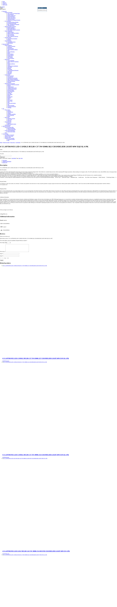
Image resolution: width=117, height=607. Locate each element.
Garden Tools (7, 74)
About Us (4, 2)
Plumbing (9, 97)
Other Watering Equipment (12, 79)
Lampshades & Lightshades (12, 66)
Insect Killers (9, 94)
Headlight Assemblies (11, 114)
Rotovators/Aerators (11, 81)
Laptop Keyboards (11, 18)
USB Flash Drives (10, 25)
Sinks (8, 102)
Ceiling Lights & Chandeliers (13, 61)
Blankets (9, 85)
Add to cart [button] (7, 553)
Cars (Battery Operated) (9, 134)
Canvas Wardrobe (10, 60)
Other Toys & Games (9, 136)
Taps (8, 104)
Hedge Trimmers (10, 75)
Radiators (9, 68)
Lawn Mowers (10, 76)
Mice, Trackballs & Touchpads (13, 24)
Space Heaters (10, 57)
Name (1, 253)
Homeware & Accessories (10, 83)
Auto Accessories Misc (9, 127)
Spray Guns (9, 119)
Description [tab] (4, 160)
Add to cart (2, 157)
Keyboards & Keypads (11, 23)
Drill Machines (10, 111)
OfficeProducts (8, 125)
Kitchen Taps (9, 96)
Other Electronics (8, 40)
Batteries (9, 122)
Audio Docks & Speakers (12, 38)
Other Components (8, 30)
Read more (7, 360)
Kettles (8, 52)
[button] (3, 9)
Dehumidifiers (10, 43)
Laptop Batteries (10, 14)
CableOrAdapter (10, 32)
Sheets (8, 98)
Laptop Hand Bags (11, 16)
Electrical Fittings (10, 90)
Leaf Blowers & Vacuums (12, 78)
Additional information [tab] (6, 161)
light (22, 158)
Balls (8, 140)
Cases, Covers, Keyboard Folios (13, 13)
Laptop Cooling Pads (11, 15)
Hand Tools (7, 117)
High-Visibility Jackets (11, 124)
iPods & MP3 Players (11, 28)
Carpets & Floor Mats (11, 129)
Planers (8, 116)
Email (1, 255)
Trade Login (4, 4)
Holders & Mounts (11, 27)
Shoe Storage (9, 99)
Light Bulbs (9, 67)
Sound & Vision (8, 37)
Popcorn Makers (10, 55)
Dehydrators (9, 47)
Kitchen (8, 95)
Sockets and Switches (11, 103)
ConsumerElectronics (11, 41)
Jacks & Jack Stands (11, 131)
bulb (19, 158)
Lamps (8, 64)
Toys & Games (5, 133)
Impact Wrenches (10, 115)
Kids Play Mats (8, 137)
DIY (3, 108)
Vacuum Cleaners (10, 58)
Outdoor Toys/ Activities (9, 138)
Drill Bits (9, 110)
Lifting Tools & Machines (10, 130)
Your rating (2, 242)
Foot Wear (9, 93)
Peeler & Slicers (10, 53)
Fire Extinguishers (10, 91)
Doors (8, 62)
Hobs (8, 50)
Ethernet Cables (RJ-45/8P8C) (13, 33)
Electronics (4, 11)
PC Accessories (8, 21)
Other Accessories (10, 35)
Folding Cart (9, 92)
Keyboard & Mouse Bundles (12, 22)
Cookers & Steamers (11, 46)
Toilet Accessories (10, 105)
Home (3, 1)
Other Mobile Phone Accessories (13, 29)
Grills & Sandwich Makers (12, 49)
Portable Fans (10, 56)
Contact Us (4, 3)
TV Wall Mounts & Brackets (12, 70)
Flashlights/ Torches (11, 118)
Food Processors (10, 48)
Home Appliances (8, 45)
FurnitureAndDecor (11, 63)
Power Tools (7, 109)
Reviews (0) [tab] (4, 162)
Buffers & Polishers (11, 128)
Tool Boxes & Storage (11, 106)
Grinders (9, 113)
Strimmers (9, 82)
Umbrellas (9, 107)
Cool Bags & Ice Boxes (11, 89)
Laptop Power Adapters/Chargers (13, 20)
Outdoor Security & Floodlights (13, 80)
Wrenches (9, 120)
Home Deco (7, 59)
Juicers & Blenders (11, 51)
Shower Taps (9, 101)
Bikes (6, 132)
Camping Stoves (10, 86)
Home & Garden (5, 44)
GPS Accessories (10, 34)
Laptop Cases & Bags (11, 17)
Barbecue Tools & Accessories (13, 84)
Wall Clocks (9, 71)
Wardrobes (9, 73)
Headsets (9, 39)
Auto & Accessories (6, 126)
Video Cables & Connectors (12, 36)
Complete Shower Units (12, 87)
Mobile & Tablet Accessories (10, 26)
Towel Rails (9, 69)
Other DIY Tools (8, 121)
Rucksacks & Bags (11, 139)
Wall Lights (9, 72)
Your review (2, 251)
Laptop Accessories (8, 12)
